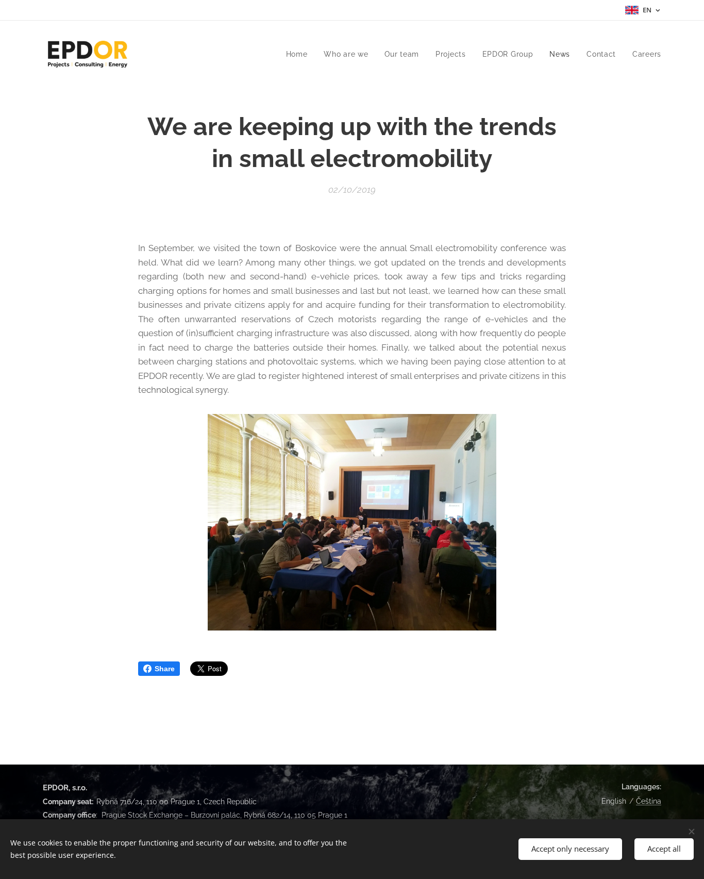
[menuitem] (299, 54)
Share (165, 669)
